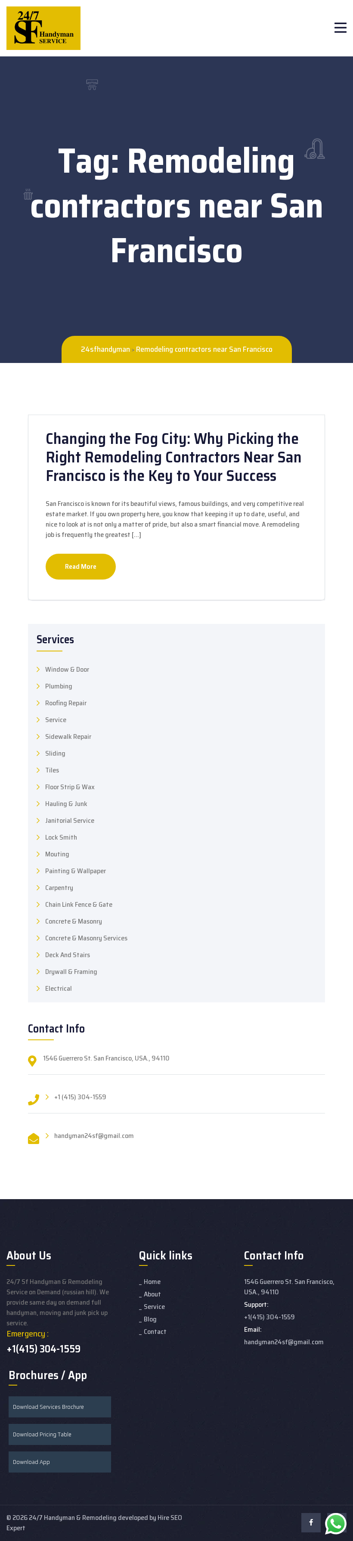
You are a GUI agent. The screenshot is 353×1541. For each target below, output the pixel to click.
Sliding (55, 753)
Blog (150, 1319)
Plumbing (58, 686)
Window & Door (67, 669)
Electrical (58, 988)
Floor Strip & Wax (70, 787)
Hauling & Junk (66, 804)
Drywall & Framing (71, 972)
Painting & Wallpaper (75, 871)
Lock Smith (61, 837)
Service (55, 720)
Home (152, 1281)
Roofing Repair (66, 703)
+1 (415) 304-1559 (80, 1097)
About (152, 1294)
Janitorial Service (69, 820)
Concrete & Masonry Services (86, 938)
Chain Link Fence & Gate (78, 904)
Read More (80, 566)
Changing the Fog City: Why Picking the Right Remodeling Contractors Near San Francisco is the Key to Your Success (174, 457)
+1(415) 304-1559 (43, 1349)
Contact (155, 1331)
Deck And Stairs (67, 955)
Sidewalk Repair (68, 737)
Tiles (52, 770)
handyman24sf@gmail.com (94, 1136)
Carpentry (59, 888)
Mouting (57, 854)
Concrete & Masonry (73, 921)
